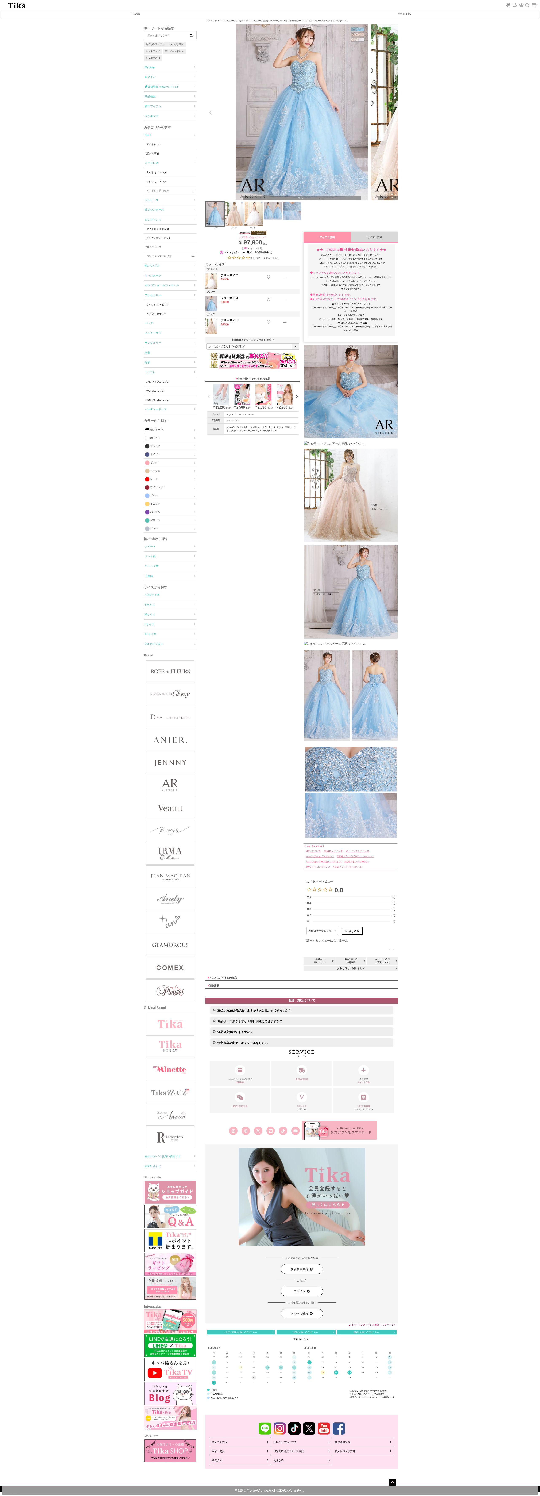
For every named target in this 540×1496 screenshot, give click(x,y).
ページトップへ (392, 1482)
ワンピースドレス (174, 51)
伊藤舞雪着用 (153, 58)
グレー (154, 528)
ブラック (155, 446)
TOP (208, 21)
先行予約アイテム (155, 44)
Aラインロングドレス (158, 238)
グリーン (155, 520)
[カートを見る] (536, 3)
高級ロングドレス (334, 851)
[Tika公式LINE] (270, 1131)
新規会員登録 (300, 1269)
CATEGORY (405, 14)
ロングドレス (314, 851)
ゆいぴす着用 (177, 44)
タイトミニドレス (156, 172)
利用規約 (279, 1460)
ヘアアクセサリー (156, 313)
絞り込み (354, 931)
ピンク (154, 462)
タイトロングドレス (157, 229)
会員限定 (363, 1080)
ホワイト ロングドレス (318, 867)
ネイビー (155, 454)
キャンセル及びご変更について (382, 961)
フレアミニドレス (156, 181)
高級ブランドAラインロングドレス (356, 856)
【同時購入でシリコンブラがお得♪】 (253, 339)
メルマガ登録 (300, 1313)
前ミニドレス (154, 247)
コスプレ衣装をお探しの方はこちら (240, 1332)
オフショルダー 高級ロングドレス (324, 862)
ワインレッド (157, 487)
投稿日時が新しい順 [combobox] (319, 930)
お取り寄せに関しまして (351, 968)
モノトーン (156, 429)
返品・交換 (218, 1451)
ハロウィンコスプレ (157, 381)
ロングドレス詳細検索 (159, 256)
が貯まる (302, 1107)
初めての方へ (219, 1442)
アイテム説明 (327, 237)
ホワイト (155, 437)
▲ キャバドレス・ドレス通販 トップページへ (372, 1325)
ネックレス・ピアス (157, 304)
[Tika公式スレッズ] (245, 1131)
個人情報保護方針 (345, 1451)
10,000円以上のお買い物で (240, 1080)
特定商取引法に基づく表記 (289, 1451)
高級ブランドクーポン (357, 862)
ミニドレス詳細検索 (157, 190)
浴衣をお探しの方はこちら (366, 1332)
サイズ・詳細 (374, 237)
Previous (210, 113)
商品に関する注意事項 (351, 961)
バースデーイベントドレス (320, 856)
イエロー (155, 503)
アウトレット (154, 144)
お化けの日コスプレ (157, 399)
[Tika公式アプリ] (339, 1130)
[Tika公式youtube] (295, 1131)
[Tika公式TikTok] (283, 1131)
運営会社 (217, 1460)
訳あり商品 (152, 153)
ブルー (154, 495)
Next (393, 113)
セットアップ (153, 51)
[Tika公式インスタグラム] (233, 1131)
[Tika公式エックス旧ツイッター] (258, 1131)
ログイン (300, 1291)
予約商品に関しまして (319, 961)
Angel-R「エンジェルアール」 (225, 21)
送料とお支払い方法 (285, 1442)
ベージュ (155, 470)
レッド (154, 479)
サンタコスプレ (155, 390)
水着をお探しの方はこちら (305, 1332)
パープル (155, 511)
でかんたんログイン (363, 1107)
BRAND (135, 14)
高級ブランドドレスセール (348, 867)
